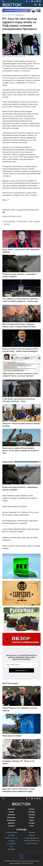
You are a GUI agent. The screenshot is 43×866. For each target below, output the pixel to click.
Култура (32, 823)
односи (7, 224)
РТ (9, 200)
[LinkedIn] (37, 1)
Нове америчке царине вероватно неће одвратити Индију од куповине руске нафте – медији (20, 498)
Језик (11, 846)
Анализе (11, 826)
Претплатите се (21, 670)
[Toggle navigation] (39, 4)
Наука (32, 820)
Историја (11, 835)
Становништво (11, 843)
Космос (31, 817)
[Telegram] (40, 1)
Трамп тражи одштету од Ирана (14, 506)
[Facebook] (27, 1)
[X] (29, 1)
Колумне (31, 814)
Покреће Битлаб (31, 843)
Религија (11, 841)
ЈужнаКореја (21, 221)
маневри (36, 221)
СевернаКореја (8, 221)
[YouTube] (32, 1)
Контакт (31, 835)
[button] (40, 5)
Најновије (11, 809)
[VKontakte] (34, 1)
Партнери (31, 832)
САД (30, 221)
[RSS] (3, 1)
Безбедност (20, 15)
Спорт (31, 826)
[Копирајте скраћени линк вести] (21, 212)
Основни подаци (11, 832)
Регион (31, 809)
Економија (11, 817)
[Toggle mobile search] (35, 4)
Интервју (31, 812)
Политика (11, 814)
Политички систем (11, 838)
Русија (11, 812)
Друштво (11, 823)
